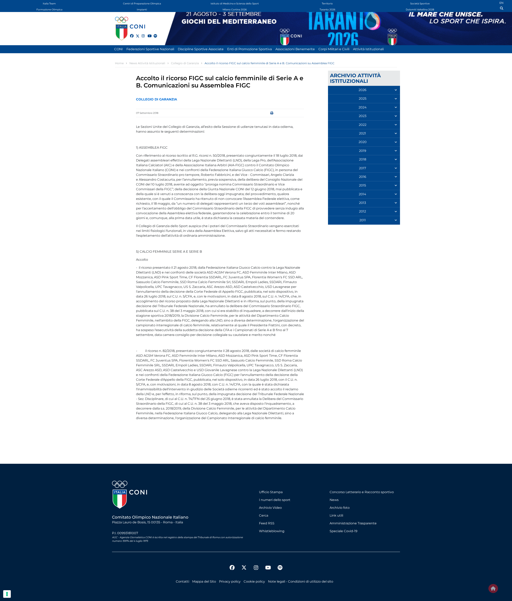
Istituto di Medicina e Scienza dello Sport (235, 3)
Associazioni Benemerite (295, 49)
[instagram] (142, 34)
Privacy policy (230, 581)
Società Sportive (420, 3)
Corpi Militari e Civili (333, 49)
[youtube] (148, 34)
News (334, 500)
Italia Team (49, 3)
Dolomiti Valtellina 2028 (420, 9)
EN (501, 3)
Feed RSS (266, 523)
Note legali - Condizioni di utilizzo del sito (300, 581)
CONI (118, 49)
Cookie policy (254, 581)
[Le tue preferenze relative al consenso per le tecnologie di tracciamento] (7, 594)
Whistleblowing (271, 531)
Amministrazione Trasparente (353, 523)
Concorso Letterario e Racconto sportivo (362, 492)
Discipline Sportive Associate (201, 49)
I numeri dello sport (274, 500)
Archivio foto (340, 508)
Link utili (336, 515)
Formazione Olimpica (49, 9)
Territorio (327, 3)
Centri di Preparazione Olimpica (142, 3)
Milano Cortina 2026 (235, 9)
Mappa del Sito (204, 581)
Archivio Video (270, 508)
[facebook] (130, 34)
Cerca (263, 515)
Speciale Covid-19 (343, 531)
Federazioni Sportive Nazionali (150, 49)
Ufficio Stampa (271, 492)
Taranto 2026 (327, 9)
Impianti (142, 9)
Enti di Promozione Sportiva (249, 49)
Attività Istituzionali (368, 49)
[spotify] (154, 34)
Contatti (182, 581)
